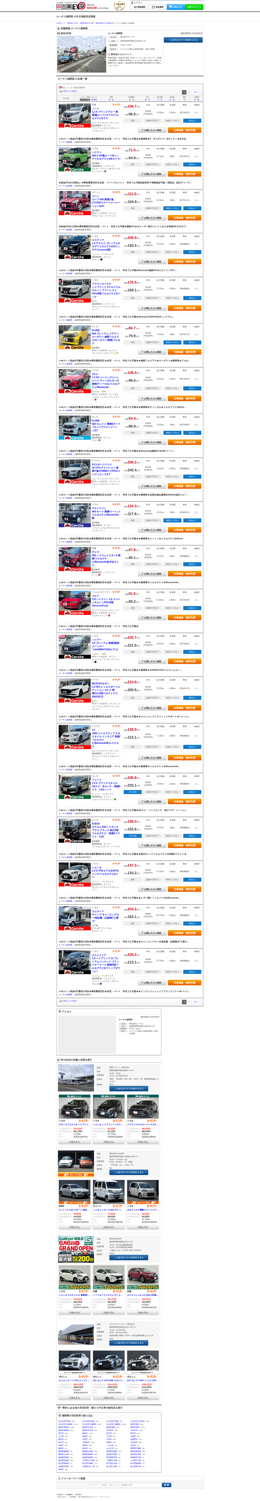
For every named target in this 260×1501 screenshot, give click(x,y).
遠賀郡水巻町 (135, 1454)
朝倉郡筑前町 (63, 1460)
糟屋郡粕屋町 (87, 1454)
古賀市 (61, 1445)
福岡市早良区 (87, 1430)
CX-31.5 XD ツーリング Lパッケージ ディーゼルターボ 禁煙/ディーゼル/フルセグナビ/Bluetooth (106, 380)
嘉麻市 (61, 1448)
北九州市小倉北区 (137, 1421)
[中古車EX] (70, 5)
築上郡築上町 (135, 1466)
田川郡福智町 (135, 1463)
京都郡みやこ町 (88, 1466)
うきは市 (110, 1445)
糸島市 (61, 1469)
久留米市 (134, 1430)
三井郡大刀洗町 (88, 1460)
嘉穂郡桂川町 (135, 1457)
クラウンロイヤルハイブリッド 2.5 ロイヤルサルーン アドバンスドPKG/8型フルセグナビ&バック (106, 290)
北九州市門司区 (64, 1421)
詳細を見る (74, 1142)
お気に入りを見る (69, 91)
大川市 (109, 1436)
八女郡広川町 (135, 1460)
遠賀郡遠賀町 (87, 1457)
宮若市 (133, 1445)
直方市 (61, 1433)
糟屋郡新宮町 (135, 1451)
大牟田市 (110, 1430)
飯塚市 (85, 1433)
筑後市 (85, 1436)
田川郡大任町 (111, 1463)
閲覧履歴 (141, 7)
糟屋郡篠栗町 (63, 1451)
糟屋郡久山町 (63, 1454)
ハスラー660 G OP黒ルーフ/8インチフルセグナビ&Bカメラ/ (106, 155)
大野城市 (86, 1442)
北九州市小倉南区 (65, 1424)
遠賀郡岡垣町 (63, 1457)
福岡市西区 (134, 1427)
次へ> (196, 92)
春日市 (61, 1442)
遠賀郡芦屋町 (111, 1454)
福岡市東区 (134, 1424)
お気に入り (178, 7)
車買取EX (78, 1494)
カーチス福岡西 (66, 142)
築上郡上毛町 (111, 1466)
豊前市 (61, 1439)
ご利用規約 (72, 1497)
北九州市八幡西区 (113, 1424)
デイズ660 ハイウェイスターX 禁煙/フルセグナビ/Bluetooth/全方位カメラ (106, 558)
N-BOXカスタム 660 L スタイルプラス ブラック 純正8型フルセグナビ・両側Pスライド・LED (106, 830)
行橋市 (133, 1436)
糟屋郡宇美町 (135, 1448)
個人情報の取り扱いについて (88, 1497)
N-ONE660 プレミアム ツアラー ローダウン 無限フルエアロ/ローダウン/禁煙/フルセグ (106, 336)
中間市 (85, 1439)
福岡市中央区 (87, 1427)
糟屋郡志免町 (87, 1451)
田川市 (109, 1433)
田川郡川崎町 (87, 1463)
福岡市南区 (110, 1427)
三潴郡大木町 (111, 1460)
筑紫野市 (134, 1439)
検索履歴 (159, 7)
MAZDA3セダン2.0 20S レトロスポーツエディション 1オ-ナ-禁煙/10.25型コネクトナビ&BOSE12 (106, 690)
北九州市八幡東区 (89, 1424)
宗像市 (109, 1442)
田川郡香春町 (63, 1463)
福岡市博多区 (63, 1427)
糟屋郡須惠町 (111, 1451)
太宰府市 (134, 1442)
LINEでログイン (194, 7)
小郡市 (109, 1439)
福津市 (85, 1445)
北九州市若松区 (88, 1421)
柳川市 (133, 1433)
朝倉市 (85, 1448)
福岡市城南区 (63, 1430)
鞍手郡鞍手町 (111, 1457)
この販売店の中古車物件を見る (183, 40)
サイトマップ (105, 1497)
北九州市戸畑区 (112, 1421)
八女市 (61, 1436)
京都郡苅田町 (63, 1466)
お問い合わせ (61, 1497)
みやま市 (110, 1448)
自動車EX (60, 1494)
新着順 (94, 100)
